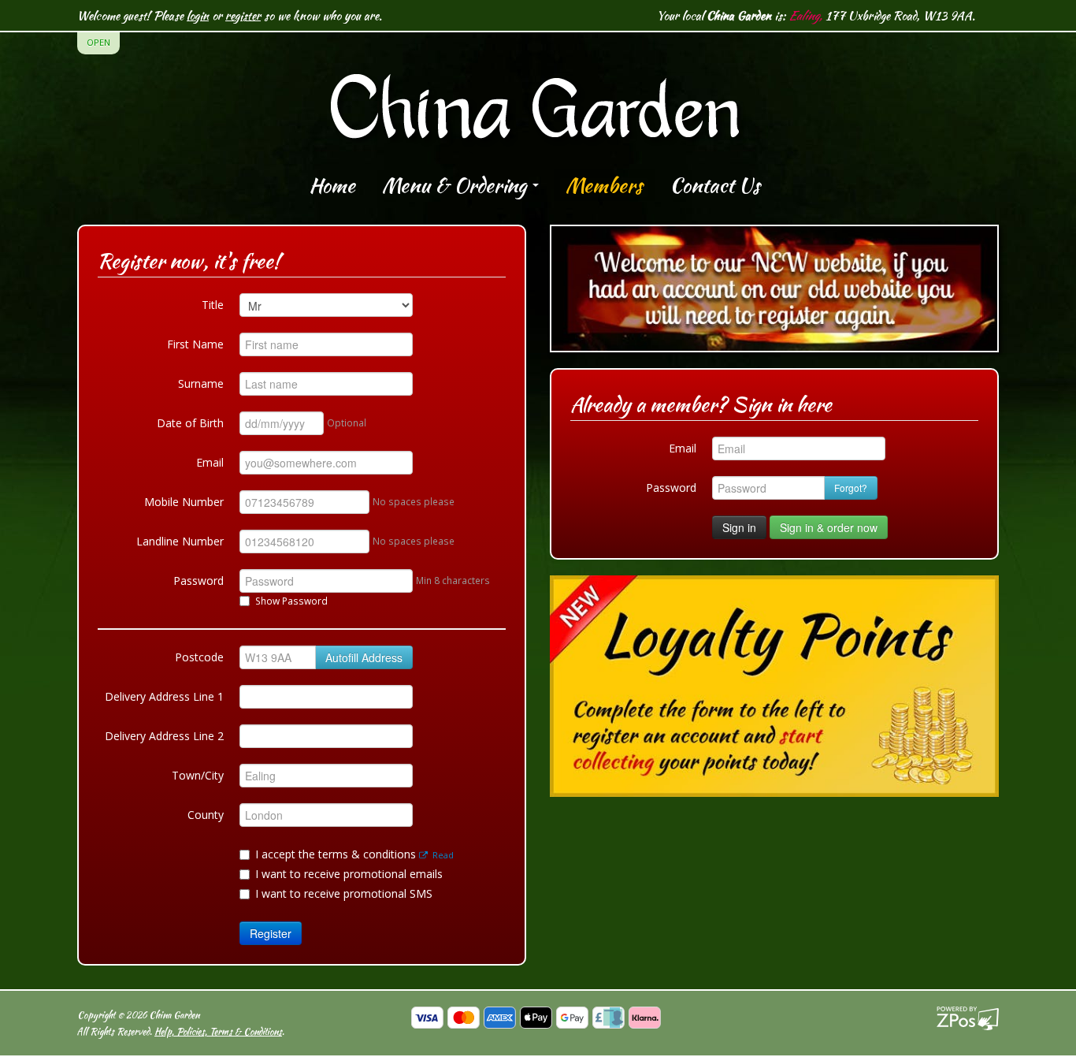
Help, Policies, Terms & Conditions (218, 1031)
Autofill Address (364, 657)
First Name (195, 344)
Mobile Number (184, 501)
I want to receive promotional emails (349, 873)
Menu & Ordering (456, 185)
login (198, 15)
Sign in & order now (828, 527)
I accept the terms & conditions (354, 854)
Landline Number (180, 541)
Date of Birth (190, 422)
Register (270, 933)
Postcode (199, 656)
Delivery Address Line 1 (164, 696)
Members (604, 185)
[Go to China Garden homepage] (538, 91)
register (243, 15)
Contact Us (715, 185)
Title (213, 304)
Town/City (198, 775)
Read (442, 855)
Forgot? (850, 487)
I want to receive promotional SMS (343, 893)
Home (332, 185)
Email (210, 462)
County (205, 814)
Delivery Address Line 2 (164, 735)
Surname (201, 383)
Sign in (739, 527)
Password (198, 580)
